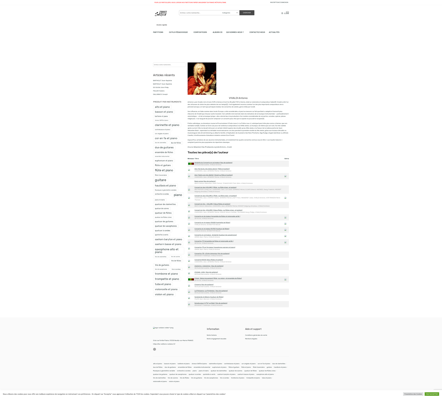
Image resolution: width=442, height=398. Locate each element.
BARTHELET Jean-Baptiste (162, 80)
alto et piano (162, 106)
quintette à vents (161, 235)
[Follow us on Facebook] (154, 349)
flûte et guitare (163, 165)
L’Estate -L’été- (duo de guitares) (206, 272)
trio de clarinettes (160, 256)
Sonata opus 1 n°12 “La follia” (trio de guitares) (211, 303)
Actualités (274, 32)
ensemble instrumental (162, 156)
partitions (165, 48)
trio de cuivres (175, 256)
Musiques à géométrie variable (165, 190)
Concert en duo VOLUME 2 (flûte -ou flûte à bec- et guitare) (216, 196)
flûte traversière (161, 175)
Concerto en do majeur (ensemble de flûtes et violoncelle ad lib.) (217, 216)
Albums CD (217, 32)
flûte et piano (164, 170)
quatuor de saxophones (166, 226)
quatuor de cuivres (162, 209)
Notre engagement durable (216, 339)
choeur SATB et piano (161, 120)
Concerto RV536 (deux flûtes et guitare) (209, 260)
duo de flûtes (176, 143)
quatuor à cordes (162, 230)
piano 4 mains (160, 200)
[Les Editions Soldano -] (165, 13)
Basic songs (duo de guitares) (205, 181)
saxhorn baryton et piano (168, 239)
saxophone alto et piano (166, 251)
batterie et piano (161, 116)
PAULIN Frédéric (158, 91)
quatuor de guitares (164, 221)
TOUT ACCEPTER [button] (432, 394)
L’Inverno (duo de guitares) (204, 284)
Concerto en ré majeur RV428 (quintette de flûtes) (212, 222)
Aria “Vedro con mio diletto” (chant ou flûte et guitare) (214, 175)
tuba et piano (163, 284)
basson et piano (164, 111)
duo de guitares (164, 147)
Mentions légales (251, 339)
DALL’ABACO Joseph (160, 94)
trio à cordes (176, 269)
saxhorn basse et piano (168, 244)
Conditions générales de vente (256, 335)
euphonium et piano (164, 160)
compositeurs (200, 32)
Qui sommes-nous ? (235, 32)
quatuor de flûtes (163, 213)
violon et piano (164, 294)
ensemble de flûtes (164, 152)
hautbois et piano (165, 185)
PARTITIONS (158, 32)
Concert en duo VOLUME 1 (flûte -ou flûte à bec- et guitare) (215, 187)
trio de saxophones (161, 269)
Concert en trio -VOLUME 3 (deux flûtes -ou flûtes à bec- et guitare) (218, 210)
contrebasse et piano (162, 129)
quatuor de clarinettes (165, 204)
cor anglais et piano (162, 133)
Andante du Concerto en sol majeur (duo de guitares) (213, 162)
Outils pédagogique (178, 32)
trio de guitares (162, 265)
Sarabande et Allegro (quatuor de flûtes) (209, 297)
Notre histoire (212, 335)
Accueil (155, 48)
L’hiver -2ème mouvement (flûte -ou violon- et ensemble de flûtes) (218, 278)
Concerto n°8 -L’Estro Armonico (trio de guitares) (212, 253)
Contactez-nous (257, 32)
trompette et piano (167, 279)
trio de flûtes (176, 261)
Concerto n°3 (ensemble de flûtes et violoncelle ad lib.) (214, 241)
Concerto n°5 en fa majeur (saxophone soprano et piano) (215, 247)
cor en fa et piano (166, 138)
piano (178, 195)
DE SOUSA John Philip (161, 87)
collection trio (177, 48)
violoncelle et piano (166, 289)
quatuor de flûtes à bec (163, 217)
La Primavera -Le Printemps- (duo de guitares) (211, 291)
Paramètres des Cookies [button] (413, 394)
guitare (160, 180)
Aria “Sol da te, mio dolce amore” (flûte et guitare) (212, 169)
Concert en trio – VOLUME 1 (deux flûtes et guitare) (212, 204)
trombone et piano (166, 273)
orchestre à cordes (162, 194)
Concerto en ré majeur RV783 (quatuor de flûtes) (212, 229)
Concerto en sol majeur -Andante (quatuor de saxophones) (216, 235)
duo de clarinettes (160, 142)
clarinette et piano (167, 125)
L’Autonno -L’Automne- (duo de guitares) (209, 266)
